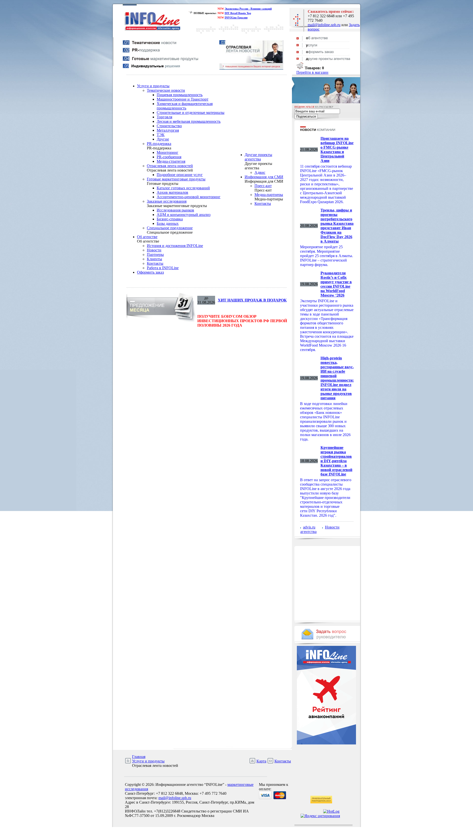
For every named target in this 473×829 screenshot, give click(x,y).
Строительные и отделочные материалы (190, 112)
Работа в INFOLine (163, 268)
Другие (163, 139)
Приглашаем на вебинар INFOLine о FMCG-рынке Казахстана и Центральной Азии (337, 149)
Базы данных (168, 223)
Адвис (259, 172)
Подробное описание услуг (180, 175)
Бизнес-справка (170, 219)
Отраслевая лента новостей (170, 166)
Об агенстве (147, 237)
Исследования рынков (175, 210)
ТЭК (161, 135)
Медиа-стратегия (171, 161)
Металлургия (168, 130)
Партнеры (155, 254)
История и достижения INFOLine (175, 246)
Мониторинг (167, 152)
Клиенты (154, 259)
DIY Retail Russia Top (238, 13)
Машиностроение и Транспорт (182, 99)
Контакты (155, 263)
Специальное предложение (170, 228)
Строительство (169, 126)
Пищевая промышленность (180, 95)
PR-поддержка (159, 143)
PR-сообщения (169, 157)
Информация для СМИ (264, 177)
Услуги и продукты (153, 86)
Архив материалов (172, 192)
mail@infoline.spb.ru (324, 25)
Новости (154, 250)
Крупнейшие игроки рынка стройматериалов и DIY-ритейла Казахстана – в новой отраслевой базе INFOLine (336, 460)
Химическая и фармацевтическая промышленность (185, 106)
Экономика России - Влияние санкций (248, 8)
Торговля (164, 117)
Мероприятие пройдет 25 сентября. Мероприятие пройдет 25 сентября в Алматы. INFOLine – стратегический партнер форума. (326, 256)
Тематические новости (166, 90)
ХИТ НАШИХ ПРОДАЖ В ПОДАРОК (252, 300)
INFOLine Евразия (236, 17)
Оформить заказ (150, 272)
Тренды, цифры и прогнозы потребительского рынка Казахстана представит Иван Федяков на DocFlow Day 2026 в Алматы (337, 225)
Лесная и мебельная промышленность (188, 121)
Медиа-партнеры (268, 195)
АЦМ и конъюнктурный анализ (183, 214)
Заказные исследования (166, 201)
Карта (261, 761)
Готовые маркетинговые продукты (176, 179)
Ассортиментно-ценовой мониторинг (188, 197)
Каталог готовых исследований (183, 188)
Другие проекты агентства (258, 157)
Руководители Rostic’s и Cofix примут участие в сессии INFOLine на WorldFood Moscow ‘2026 (336, 284)
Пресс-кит (263, 186)
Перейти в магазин (312, 72)
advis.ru (309, 527)
